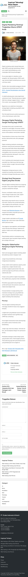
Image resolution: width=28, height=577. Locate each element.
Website (4, 503)
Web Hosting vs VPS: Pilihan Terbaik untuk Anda (13, 463)
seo (17, 355)
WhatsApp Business (14, 210)
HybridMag (16, 574)
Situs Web (5, 438)
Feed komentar (4, 564)
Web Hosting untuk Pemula (8, 475)
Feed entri (3, 562)
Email (4, 431)
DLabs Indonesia (10, 32)
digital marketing (11, 355)
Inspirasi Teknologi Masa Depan (15, 3)
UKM (10, 21)
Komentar (5, 407)
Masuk (2, 560)
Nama (4, 425)
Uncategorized (5, 501)
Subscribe (4, 11)
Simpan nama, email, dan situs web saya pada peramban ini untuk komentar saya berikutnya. (13, 448)
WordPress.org (4, 566)
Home (3, 14)
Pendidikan (4, 490)
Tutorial (4, 497)
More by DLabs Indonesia (16, 372)
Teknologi (4, 495)
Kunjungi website (15, 369)
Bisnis (4, 21)
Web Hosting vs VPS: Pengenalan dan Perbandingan (13, 549)
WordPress (9, 574)
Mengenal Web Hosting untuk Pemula (11, 465)
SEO (7, 21)
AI (2, 486)
